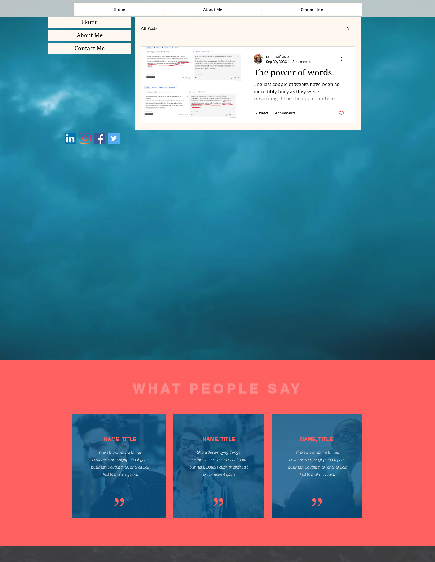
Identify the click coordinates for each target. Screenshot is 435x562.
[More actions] (343, 58)
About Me (90, 35)
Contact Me (90, 48)
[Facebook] (99, 138)
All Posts (149, 28)
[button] (347, 29)
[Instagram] (85, 138)
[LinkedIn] (70, 138)
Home (90, 22)
